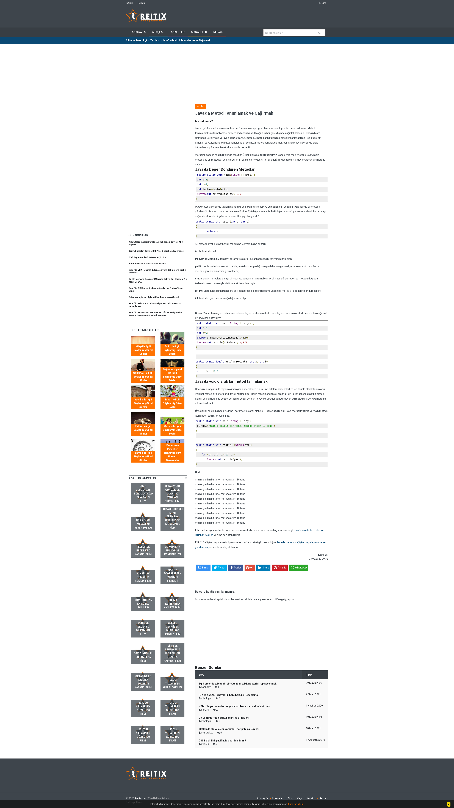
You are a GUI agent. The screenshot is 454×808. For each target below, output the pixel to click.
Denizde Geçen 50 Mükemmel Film (143, 629)
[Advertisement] (227, 70)
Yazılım (200, 106)
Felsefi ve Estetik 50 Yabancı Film (143, 550)
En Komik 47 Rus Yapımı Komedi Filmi (172, 550)
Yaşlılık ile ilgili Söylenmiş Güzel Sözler (143, 403)
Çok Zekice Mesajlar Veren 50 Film (143, 524)
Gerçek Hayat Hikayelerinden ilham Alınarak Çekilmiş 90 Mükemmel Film (173, 516)
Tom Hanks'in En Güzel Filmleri (143, 604)
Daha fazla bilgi (295, 804)
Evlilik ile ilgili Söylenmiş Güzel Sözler (143, 430)
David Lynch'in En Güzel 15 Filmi (143, 657)
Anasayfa (139, 32)
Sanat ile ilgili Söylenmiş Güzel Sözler (172, 403)
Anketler (178, 32)
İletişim (129, 3)
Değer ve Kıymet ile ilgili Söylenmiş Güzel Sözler (172, 375)
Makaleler (199, 32)
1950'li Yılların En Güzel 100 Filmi (172, 735)
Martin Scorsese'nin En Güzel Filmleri (172, 575)
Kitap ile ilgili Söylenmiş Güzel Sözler (143, 350)
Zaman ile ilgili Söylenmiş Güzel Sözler (143, 456)
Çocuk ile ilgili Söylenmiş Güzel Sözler (172, 430)
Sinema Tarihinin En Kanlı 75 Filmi (172, 604)
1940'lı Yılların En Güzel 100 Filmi (172, 708)
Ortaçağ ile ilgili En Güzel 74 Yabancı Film (143, 682)
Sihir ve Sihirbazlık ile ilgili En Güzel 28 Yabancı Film (172, 653)
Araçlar (158, 32)
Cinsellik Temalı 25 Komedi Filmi (143, 577)
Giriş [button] (324, 3)
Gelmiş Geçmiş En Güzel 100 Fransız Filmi (172, 629)
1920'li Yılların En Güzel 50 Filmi (172, 683)
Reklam (141, 3)
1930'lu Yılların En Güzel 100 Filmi (143, 708)
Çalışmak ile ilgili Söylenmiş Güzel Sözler (143, 377)
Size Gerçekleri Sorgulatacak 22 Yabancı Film (143, 493)
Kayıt (300, 798)
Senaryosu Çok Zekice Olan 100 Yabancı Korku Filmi (172, 493)
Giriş (290, 798)
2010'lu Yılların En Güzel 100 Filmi (143, 735)
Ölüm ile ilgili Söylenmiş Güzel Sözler (172, 350)
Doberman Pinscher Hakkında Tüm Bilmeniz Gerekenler (172, 453)
